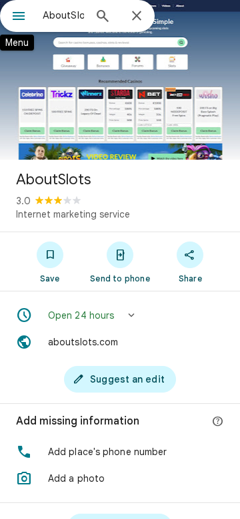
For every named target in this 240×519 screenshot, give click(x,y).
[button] (120, 315)
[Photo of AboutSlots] (120, 80)
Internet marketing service (73, 214)
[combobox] (63, 15)
